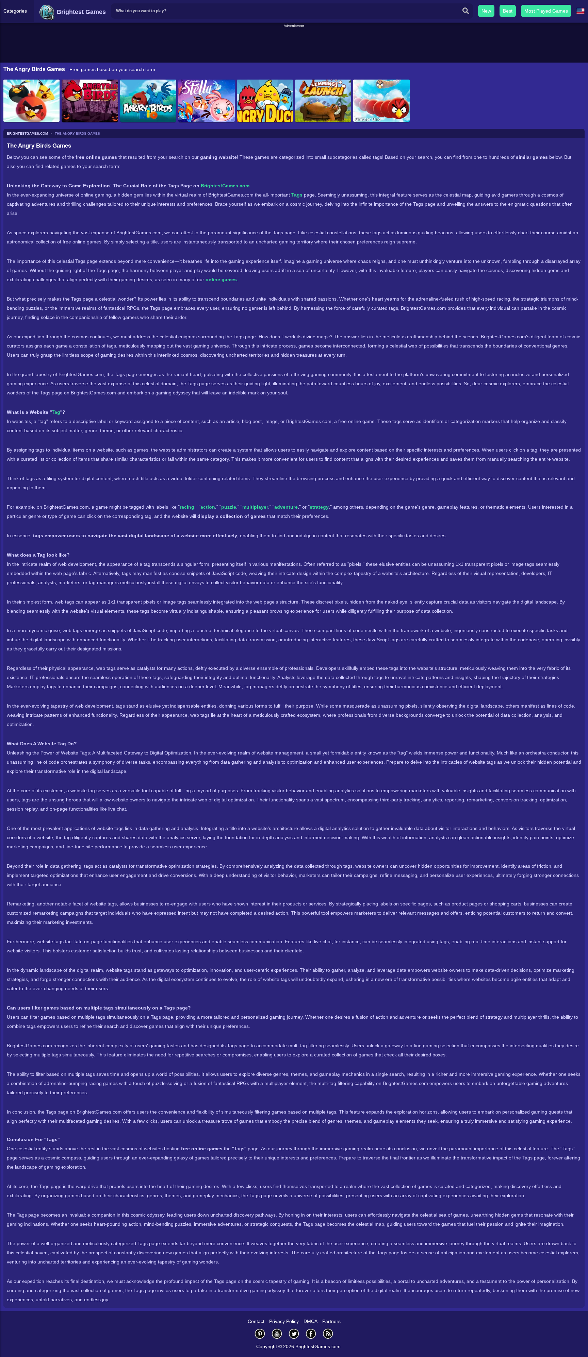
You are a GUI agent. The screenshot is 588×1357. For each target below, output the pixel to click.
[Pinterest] (260, 1334)
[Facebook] (311, 1334)
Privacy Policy (284, 1321)
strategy (319, 507)
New (486, 11)
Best (507, 11)
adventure (286, 507)
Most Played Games (546, 11)
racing (187, 507)
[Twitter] (294, 1334)
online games (221, 279)
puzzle (228, 507)
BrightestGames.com (225, 185)
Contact (256, 1321)
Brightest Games (80, 12)
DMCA (310, 1321)
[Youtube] (277, 1334)
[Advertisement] (294, 44)
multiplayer (255, 507)
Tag (56, 412)
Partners (331, 1321)
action (207, 507)
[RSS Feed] (328, 1334)
